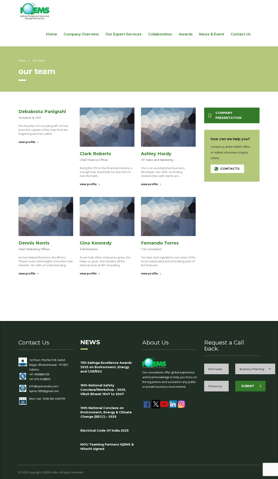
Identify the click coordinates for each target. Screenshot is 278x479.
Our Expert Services (124, 34)
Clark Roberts (95, 153)
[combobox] (255, 369)
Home (51, 34)
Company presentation (228, 115)
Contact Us (241, 34)
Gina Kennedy (96, 243)
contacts (230, 169)
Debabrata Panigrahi (42, 111)
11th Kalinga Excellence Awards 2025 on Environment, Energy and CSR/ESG (106, 367)
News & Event (211, 34)
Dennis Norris (34, 243)
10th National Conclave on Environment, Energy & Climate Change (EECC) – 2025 (106, 412)
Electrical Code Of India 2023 (104, 430)
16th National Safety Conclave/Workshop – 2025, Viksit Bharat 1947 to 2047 (103, 389)
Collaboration (160, 34)
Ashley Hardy (156, 153)
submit (247, 386)
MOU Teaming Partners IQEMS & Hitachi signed (107, 446)
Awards (186, 34)
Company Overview (81, 34)
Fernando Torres (160, 243)
